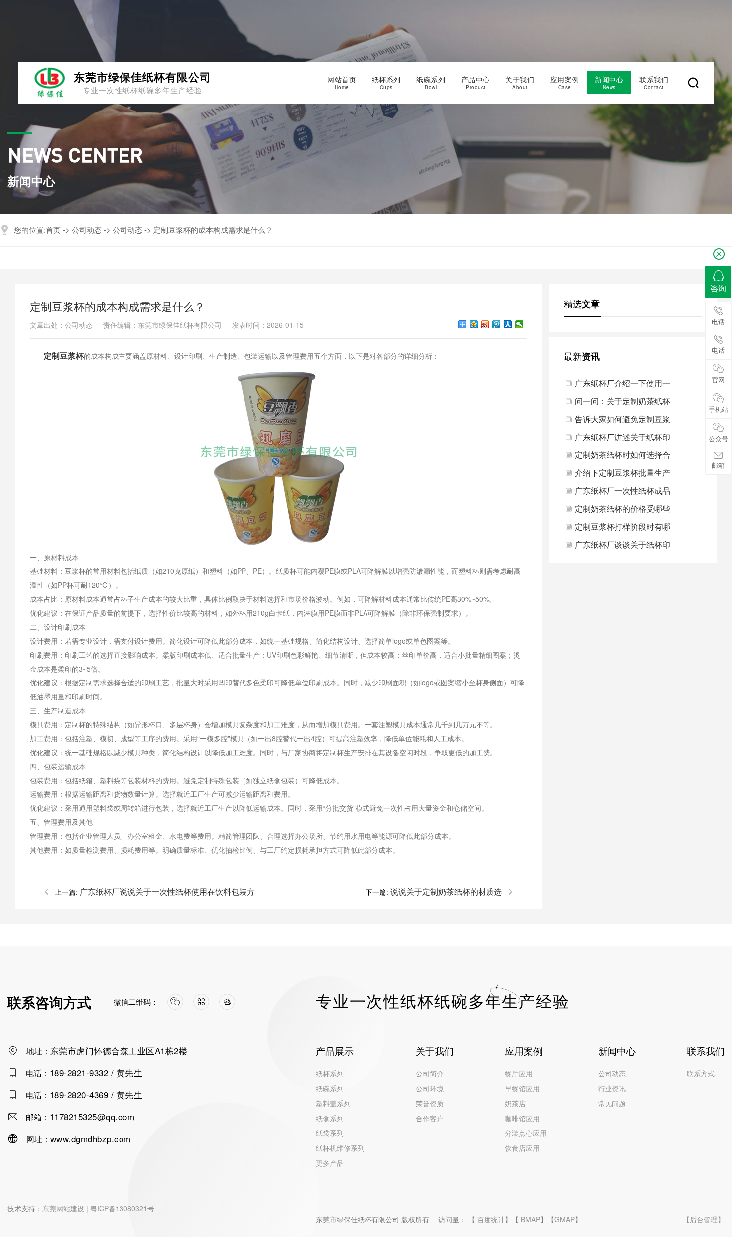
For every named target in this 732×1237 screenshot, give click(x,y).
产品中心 (475, 82)
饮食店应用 (522, 1148)
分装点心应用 (526, 1133)
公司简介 (430, 1073)
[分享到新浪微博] (485, 324)
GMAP (564, 1219)
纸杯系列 (386, 82)
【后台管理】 (704, 1219)
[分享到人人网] (508, 324)
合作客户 (430, 1118)
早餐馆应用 (522, 1088)
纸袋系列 (330, 1133)
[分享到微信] (519, 324)
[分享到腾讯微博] (496, 324)
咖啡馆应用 (522, 1118)
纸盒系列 (330, 1118)
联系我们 (653, 82)
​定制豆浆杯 (64, 355)
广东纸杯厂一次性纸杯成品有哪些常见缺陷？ (622, 492)
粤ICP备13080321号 (122, 1208)
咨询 (718, 288)
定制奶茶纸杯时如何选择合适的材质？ (622, 456)
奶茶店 (515, 1103)
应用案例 (564, 82)
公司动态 (87, 229)
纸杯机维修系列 (340, 1148)
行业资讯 (612, 1088)
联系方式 (701, 1073)
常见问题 (612, 1103)
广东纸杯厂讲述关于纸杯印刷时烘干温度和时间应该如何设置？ (622, 438)
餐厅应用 (519, 1073)
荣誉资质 (430, 1103)
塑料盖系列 (333, 1103)
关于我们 (519, 82)
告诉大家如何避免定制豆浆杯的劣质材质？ (622, 420)
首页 (53, 229)
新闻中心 (609, 82)
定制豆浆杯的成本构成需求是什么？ (213, 229)
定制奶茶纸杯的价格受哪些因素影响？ (622, 510)
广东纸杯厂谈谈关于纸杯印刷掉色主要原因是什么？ (622, 546)
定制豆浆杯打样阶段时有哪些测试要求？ (622, 528)
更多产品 (330, 1163)
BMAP (530, 1219)
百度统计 (491, 1219)
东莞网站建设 (63, 1208)
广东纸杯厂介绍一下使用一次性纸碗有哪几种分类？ (622, 384)
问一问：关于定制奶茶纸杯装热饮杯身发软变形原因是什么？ (622, 402)
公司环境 (430, 1088)
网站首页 (341, 82)
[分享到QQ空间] (474, 324)
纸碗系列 (430, 82)
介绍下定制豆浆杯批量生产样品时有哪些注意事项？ (622, 474)
